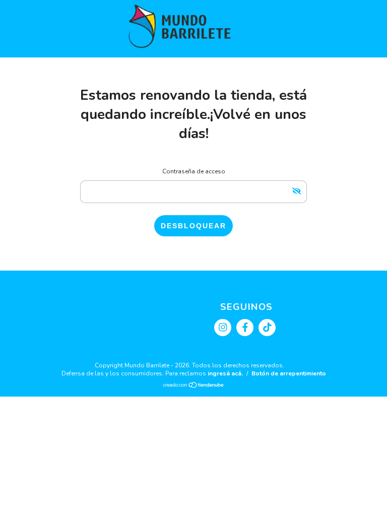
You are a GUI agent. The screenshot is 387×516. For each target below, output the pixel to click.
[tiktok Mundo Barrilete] (267, 327)
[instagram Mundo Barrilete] (222, 327)
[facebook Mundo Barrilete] (244, 327)
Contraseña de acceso (193, 171)
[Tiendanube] (193, 386)
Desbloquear (193, 226)
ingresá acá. (225, 373)
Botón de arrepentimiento (288, 373)
